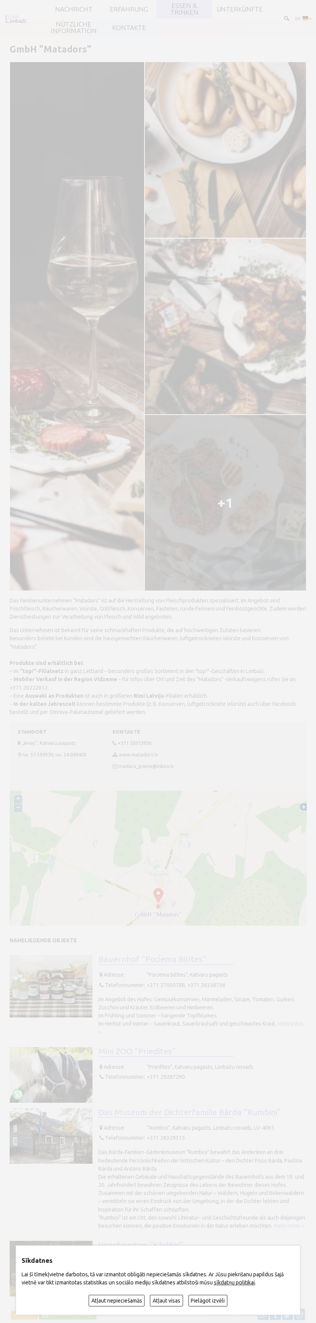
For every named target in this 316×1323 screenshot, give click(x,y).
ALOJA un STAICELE (277, 29)
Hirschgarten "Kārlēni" (140, 1244)
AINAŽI (40, 29)
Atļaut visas (166, 1301)
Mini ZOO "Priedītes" (137, 1051)
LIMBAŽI (198, 29)
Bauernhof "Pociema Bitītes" (152, 959)
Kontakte (129, 28)
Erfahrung (129, 9)
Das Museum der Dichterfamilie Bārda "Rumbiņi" (189, 1112)
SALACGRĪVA (118, 29)
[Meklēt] (286, 18)
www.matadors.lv (138, 754)
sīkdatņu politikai (234, 1282)
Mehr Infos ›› (289, 1226)
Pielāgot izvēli (208, 1301)
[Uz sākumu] (16, 18)
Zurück (26, 1315)
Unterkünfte (240, 9)
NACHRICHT (73, 9)
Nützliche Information (74, 27)
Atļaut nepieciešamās (116, 1301)
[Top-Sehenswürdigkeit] (17, 1094)
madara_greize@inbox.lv (146, 766)
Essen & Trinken (184, 9)
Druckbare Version (71, 1315)
